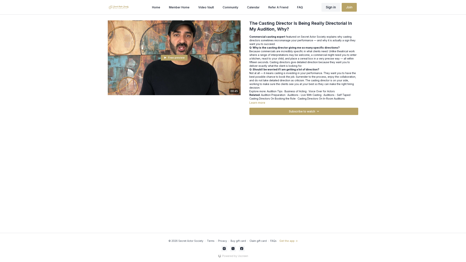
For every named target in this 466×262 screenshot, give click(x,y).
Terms (210, 240)
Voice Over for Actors (322, 91)
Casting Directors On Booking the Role (272, 98)
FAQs (273, 240)
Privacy (222, 240)
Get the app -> (288, 240)
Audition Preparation (273, 94)
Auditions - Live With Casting (304, 94)
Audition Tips (275, 91)
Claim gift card (258, 240)
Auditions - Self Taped (336, 94)
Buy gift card (238, 240)
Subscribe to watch (302, 111)
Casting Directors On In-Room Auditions (321, 98)
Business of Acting (296, 91)
